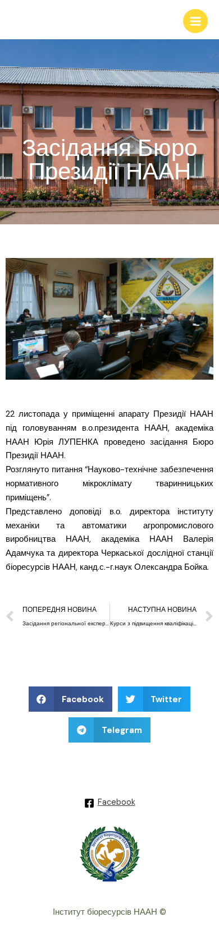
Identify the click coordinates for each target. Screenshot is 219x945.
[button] (70, 699)
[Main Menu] (195, 21)
